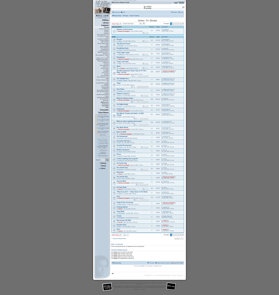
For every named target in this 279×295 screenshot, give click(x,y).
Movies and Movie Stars (103, 43)
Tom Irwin (106, 74)
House (119, 154)
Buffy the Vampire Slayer (125, 98)
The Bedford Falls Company (102, 83)
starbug (165, 29)
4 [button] (178, 24)
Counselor (104, 110)
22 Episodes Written (103, 143)
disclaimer (161, 287)
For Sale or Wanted (104, 40)
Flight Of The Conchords (125, 202)
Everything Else (105, 49)
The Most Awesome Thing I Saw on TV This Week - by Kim (131, 71)
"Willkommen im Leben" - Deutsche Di (103, 53)
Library (106, 23)
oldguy (120, 41)
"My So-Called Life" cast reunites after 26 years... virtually (102, 146)
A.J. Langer (106, 69)
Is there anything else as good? (127, 159)
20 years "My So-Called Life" (103, 128)
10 (140, 76)
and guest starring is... (124, 141)
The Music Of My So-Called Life (102, 80)
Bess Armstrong (105, 75)
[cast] (176, 3)
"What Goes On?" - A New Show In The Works (132, 192)
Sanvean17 (166, 127)
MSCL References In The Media (103, 78)
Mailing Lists (105, 102)
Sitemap (103, 163)
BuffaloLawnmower (168, 78)
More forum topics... (103, 155)
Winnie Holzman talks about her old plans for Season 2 (102, 124)
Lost (118, 196)
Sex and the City (122, 167)
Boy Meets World (122, 127)
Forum (127, 2)
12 (144, 76)
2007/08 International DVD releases (103, 95)
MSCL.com (115, 2)
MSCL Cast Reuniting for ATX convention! (103, 132)
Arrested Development (124, 145)
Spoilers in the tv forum (125, 29)
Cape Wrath (120, 211)
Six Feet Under (122, 187)
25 (140, 87)
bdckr (119, 117)
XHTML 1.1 (137, 289)
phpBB (142, 266)
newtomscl (121, 160)
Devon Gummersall (104, 65)
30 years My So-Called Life (103, 117)
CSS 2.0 (143, 289)
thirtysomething (105, 87)
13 (147, 76)
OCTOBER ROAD (122, 104)
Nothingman (121, 54)
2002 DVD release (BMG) (103, 97)
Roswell (119, 39)
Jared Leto (106, 63)
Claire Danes (106, 62)
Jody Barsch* (166, 57)
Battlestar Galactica (123, 93)
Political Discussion (104, 50)
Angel (119, 83)
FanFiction (106, 33)
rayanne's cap (103, 150)
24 (138, 87)
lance (119, 85)
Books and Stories (104, 46)
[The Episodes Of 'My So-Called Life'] (182, 3)
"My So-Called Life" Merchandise (104, 99)
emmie (165, 98)
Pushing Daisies (122, 207)
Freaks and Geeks (123, 62)
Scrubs (119, 216)
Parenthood (120, 57)
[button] (183, 24)
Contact (103, 166)
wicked (120, 156)
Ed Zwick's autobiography (102, 153)
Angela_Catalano (122, 80)
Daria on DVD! (121, 132)
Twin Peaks (120, 89)
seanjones (165, 62)
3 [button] (175, 24)
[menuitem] (123, 12)
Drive (118, 229)
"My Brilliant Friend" (123, 44)
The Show (106, 31)
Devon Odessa (105, 72)
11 (142, 76)
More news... (103, 134)
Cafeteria (121, 2)
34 (147, 102)
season (120, 151)
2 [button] (173, 24)
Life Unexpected (122, 136)
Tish (119, 142)
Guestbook (105, 105)
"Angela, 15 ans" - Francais (102, 58)
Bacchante (166, 53)
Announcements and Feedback (104, 29)
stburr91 (165, 207)
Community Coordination (103, 39)
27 (144, 87)
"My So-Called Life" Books (103, 90)
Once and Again (105, 85)
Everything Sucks (122, 48)
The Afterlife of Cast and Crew (103, 37)
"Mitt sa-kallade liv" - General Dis (102, 56)
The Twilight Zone (123, 78)
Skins (118, 66)
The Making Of (105, 88)
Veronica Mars (121, 181)
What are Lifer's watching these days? (129, 121)
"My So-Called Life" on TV (103, 34)
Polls (107, 107)
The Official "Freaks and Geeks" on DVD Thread (130, 114)
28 (147, 87)
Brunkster (120, 138)
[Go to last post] (168, 29)
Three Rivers (103, 113)
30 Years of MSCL (103, 140)
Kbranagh (165, 39)
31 (140, 102)
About (103, 168)
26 (142, 87)
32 (142, 102)
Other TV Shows (105, 42)
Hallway (105, 20)
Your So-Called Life (104, 47)
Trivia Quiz (105, 104)
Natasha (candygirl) (123, 31)
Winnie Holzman (105, 68)
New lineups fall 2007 (124, 220)
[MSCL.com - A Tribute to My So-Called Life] (102, 2)
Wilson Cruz (106, 66)
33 (144, 102)
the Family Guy (122, 163)
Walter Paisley (122, 204)
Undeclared (120, 109)
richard (120, 50)
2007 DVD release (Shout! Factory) (103, 92)
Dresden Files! (121, 225)
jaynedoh (120, 169)
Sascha (123, 68)
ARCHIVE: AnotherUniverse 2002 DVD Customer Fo (102, 60)
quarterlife (106, 84)
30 (138, 102)
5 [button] (180, 24)
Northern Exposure (123, 150)
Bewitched (120, 172)
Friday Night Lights (123, 52)
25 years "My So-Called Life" (103, 120)
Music (107, 44)
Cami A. (120, 106)
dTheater (120, 147)
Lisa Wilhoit (106, 71)
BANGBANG (121, 213)
